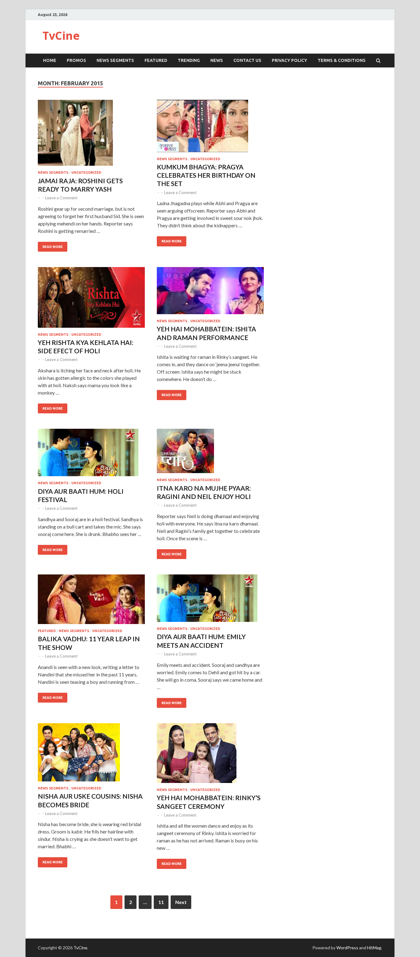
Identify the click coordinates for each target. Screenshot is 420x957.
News (216, 60)
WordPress (347, 947)
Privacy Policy (289, 60)
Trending (189, 60)
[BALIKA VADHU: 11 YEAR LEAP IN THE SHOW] (91, 601)
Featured (156, 60)
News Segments (115, 60)
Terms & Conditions (342, 60)
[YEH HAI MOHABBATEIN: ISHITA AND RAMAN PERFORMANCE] (210, 293)
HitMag (374, 947)
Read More (52, 247)
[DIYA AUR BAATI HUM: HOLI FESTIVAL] (91, 455)
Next (181, 902)
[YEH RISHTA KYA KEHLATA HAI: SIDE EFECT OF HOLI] (91, 299)
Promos (76, 60)
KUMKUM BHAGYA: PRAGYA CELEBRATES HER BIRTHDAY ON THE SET (206, 175)
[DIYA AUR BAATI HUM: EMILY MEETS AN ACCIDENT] (210, 600)
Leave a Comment (61, 197)
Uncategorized (86, 172)
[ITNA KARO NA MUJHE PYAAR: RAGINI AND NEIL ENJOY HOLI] (210, 453)
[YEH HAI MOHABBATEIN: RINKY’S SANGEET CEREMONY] (210, 755)
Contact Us (247, 60)
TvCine (61, 35)
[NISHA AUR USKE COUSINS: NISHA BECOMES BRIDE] (91, 754)
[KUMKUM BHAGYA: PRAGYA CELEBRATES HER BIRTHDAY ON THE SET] (210, 128)
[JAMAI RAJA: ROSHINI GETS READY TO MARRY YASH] (91, 135)
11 (161, 902)
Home (49, 60)
